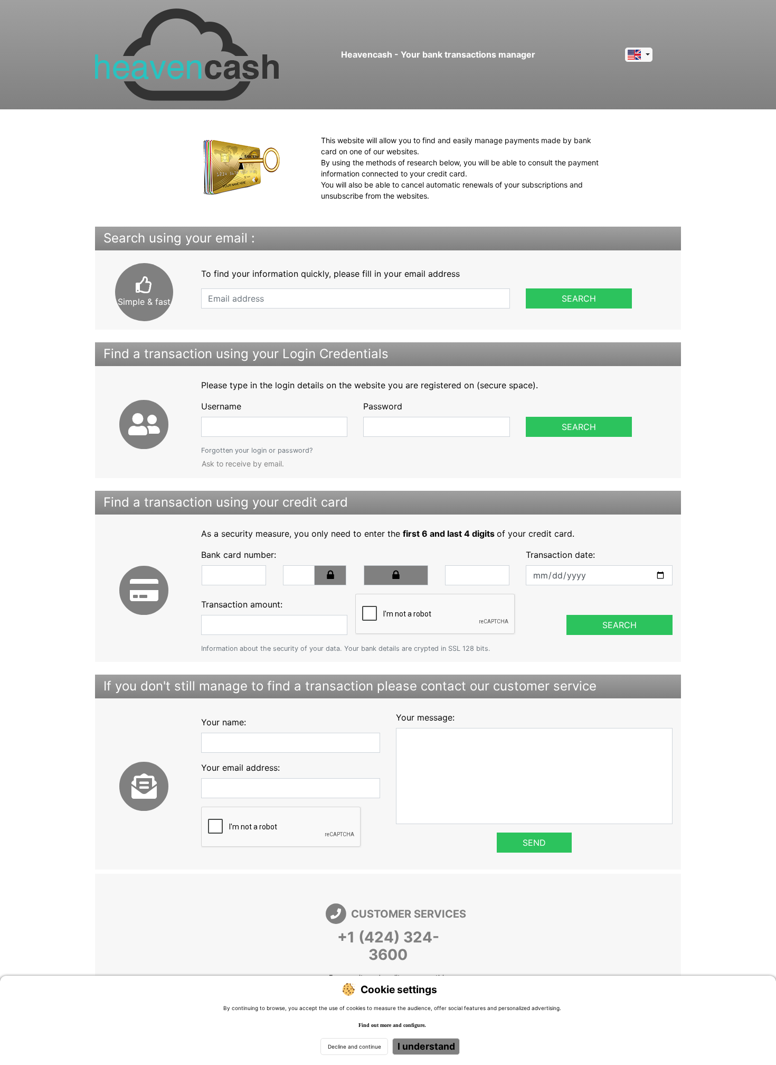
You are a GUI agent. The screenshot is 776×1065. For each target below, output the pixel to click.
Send (534, 842)
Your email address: (240, 767)
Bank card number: (238, 554)
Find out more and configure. (392, 1025)
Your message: (425, 717)
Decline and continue (354, 1046)
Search (579, 298)
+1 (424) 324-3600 (388, 946)
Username (221, 406)
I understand (426, 1046)
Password (382, 406)
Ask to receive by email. (243, 463)
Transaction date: (560, 554)
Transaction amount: (241, 604)
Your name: (223, 722)
